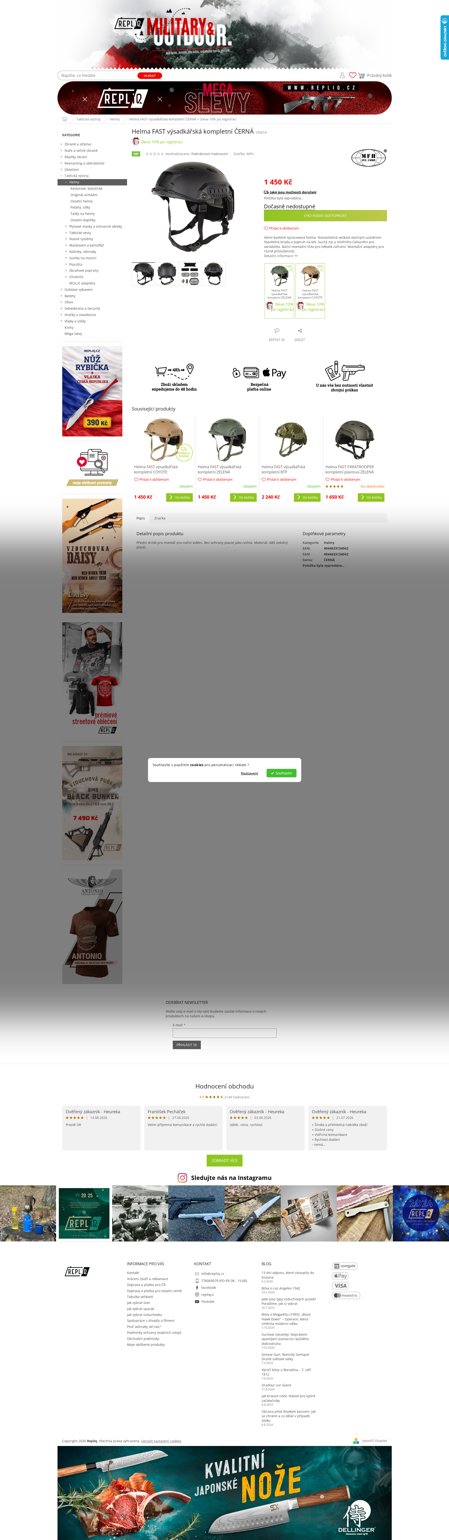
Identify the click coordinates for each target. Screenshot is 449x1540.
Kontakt (133, 1272)
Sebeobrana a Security (82, 308)
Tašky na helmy (82, 213)
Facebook (208, 1287)
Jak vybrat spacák (140, 1308)
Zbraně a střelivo (78, 144)
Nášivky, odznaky (82, 251)
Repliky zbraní (76, 157)
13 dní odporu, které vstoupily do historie (288, 1274)
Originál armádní (84, 195)
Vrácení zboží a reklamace (147, 1279)
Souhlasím (284, 773)
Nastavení (249, 773)
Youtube (207, 1301)
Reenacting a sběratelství (84, 163)
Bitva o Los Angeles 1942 (281, 1288)
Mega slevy (73, 333)
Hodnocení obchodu (224, 1086)
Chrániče (76, 277)
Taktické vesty (80, 232)
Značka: (244, 154)
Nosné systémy (81, 239)
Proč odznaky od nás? (144, 1326)
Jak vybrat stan (138, 1302)
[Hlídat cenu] (325, 215)
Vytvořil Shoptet (374, 1440)
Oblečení (72, 169)
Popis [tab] (140, 518)
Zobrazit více (225, 1160)
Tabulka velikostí (140, 1296)
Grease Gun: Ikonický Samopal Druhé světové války (285, 1356)
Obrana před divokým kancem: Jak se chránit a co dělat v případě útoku (289, 1416)
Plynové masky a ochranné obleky (95, 226)
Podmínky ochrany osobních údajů (154, 1332)
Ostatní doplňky (82, 220)
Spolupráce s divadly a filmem (150, 1320)
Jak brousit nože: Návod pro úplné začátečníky (288, 1398)
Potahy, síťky (80, 207)
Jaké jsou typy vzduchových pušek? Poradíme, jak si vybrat (289, 1301)
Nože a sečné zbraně (81, 150)
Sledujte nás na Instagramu (231, 1178)
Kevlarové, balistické (86, 188)
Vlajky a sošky (75, 321)
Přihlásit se (187, 1045)
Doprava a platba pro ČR (146, 1284)
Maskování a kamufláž (86, 245)
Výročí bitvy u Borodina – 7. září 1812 (286, 1372)
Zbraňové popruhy (84, 270)
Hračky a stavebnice (80, 314)
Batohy (70, 296)
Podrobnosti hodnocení (209, 154)
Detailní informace (278, 256)
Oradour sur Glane (276, 1385)
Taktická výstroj (77, 175)
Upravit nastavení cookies (161, 1441)
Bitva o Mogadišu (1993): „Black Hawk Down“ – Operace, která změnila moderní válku (286, 1319)
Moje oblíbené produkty (146, 1344)
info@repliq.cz (212, 1273)
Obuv (69, 302)
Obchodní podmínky (143, 1338)
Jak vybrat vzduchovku (144, 1314)
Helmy (74, 182)
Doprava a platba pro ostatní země (154, 1291)
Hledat (150, 76)
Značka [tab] (159, 518)
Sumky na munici (82, 258)
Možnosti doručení (323, 192)
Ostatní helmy (81, 201)
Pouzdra (75, 264)
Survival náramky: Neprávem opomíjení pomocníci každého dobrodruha (285, 1339)
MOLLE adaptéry (82, 283)
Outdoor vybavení (79, 289)
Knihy (69, 327)
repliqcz (207, 1294)
